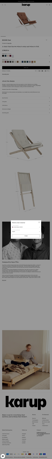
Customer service (5, 433)
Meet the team (35, 421)
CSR (33, 423)
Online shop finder (6, 444)
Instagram (24, 433)
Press (43, 423)
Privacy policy (29, 457)
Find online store (5, 74)
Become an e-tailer (46, 421)
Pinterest (24, 437)
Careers (33, 425)
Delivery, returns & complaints (19, 457)
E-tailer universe (45, 420)
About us (34, 418)
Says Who (10, 43)
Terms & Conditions (9, 457)
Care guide (4, 435)
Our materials (4, 437)
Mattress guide (5, 439)
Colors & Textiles (5, 441)
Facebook (24, 439)
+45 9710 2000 (41, 434)
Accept (26, 235)
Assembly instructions (6, 442)
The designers (35, 420)
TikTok (23, 435)
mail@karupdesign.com (41, 432)
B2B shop (44, 418)
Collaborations (45, 425)
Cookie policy (35, 457)
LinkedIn (23, 442)
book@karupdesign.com (45, 433)
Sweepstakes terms (43, 457)
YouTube (24, 441)
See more (4, 280)
